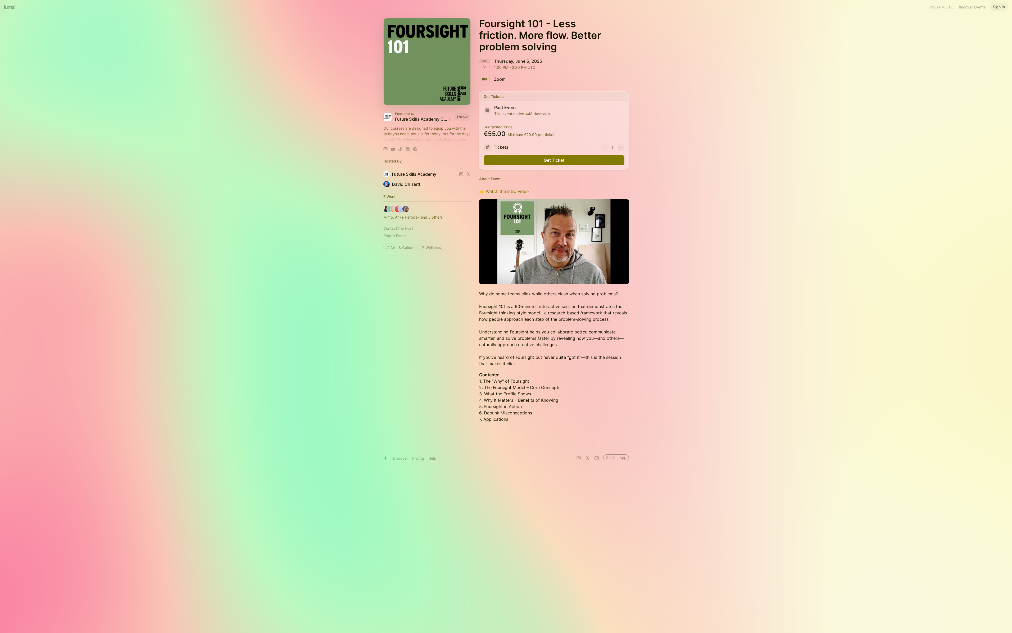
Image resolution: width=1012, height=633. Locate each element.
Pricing (418, 458)
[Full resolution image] (554, 241)
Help (432, 458)
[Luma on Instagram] (578, 458)
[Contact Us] (596, 458)
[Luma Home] (10, 7)
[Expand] (427, 139)
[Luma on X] (587, 458)
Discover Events (971, 7)
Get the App (616, 457)
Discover (400, 458)
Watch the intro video (507, 191)
